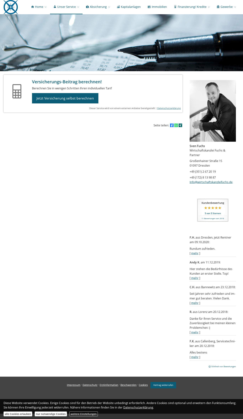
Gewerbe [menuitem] (227, 7)
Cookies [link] (143, 385)
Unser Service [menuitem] (66, 7)
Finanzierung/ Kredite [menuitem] (192, 7)
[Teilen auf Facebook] (172, 125)
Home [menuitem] (39, 7)
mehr (195, 253)
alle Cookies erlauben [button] (18, 414)
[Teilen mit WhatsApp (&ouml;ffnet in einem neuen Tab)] (176, 125)
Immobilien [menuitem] (159, 7)
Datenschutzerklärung (169, 108)
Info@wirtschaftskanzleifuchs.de (211, 182)
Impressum (73, 385)
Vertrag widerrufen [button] (163, 385)
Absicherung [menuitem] (98, 7)
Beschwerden (128, 385)
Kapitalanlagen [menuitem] (131, 7)
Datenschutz (90, 385)
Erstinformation (109, 385)
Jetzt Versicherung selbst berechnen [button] (65, 98)
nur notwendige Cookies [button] (51, 414)
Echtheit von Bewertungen (224, 366)
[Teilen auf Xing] (180, 125)
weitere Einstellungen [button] (84, 414)
